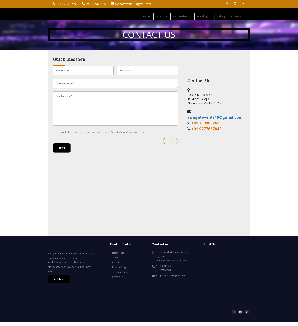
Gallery (221, 16)
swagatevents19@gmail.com (132, 4)
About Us (161, 16)
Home (146, 16)
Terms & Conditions (122, 272)
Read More (59, 279)
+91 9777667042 (96, 4)
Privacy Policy (119, 267)
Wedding (202, 16)
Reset (170, 140)
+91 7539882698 (66, 4)
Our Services (180, 16)
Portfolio (116, 262)
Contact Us (238, 16)
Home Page (118, 252)
